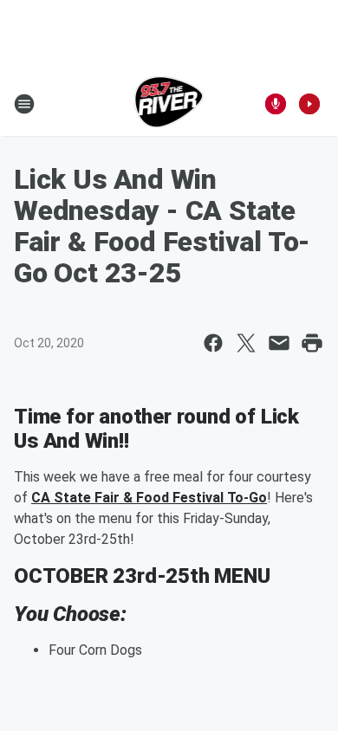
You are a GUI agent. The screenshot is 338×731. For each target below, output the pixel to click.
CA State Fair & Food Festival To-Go (149, 497)
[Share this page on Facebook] (213, 343)
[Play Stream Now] (309, 104)
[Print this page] (312, 343)
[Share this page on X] (246, 343)
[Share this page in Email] (279, 343)
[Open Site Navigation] (24, 104)
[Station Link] (169, 104)
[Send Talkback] (275, 104)
